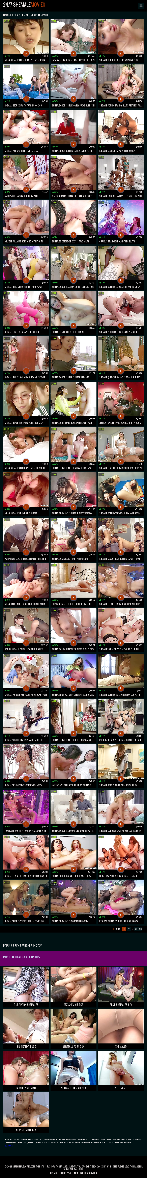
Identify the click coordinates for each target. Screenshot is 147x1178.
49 (136, 929)
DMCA (75, 1173)
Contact (54, 1173)
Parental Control (89, 1173)
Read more (9, 1145)
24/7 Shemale (24, 4)
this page (134, 1166)
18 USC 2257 (65, 1173)
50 (140, 929)
